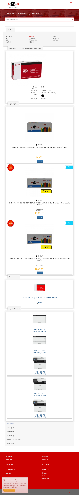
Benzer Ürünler (14, 277)
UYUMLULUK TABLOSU (14, 440)
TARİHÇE (8, 462)
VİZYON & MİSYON (10, 464)
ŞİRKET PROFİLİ (9, 459)
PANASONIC (33, 40)
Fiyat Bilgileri (13, 104)
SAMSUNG (9, 42)
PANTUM (55, 40)
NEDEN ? (10, 467)
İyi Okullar (69, 493)
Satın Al (40, 161)
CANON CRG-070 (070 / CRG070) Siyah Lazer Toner (25, 48)
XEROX (31, 42)
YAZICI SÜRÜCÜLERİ (11, 476)
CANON (31, 36)
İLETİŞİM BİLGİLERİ (46, 476)
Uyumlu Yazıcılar (14, 309)
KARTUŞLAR (10, 428)
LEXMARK (56, 38)
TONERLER (44, 462)
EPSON (55, 36)
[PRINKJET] (13, 4)
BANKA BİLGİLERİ (46, 478)
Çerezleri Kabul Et (9, 490)
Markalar (11, 30)
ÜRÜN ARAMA (11, 444)
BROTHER (9, 36)
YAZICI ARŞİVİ (11, 436)
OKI (7, 40)
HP (7, 38)
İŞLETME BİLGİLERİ (10, 469)
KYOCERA (32, 38)
